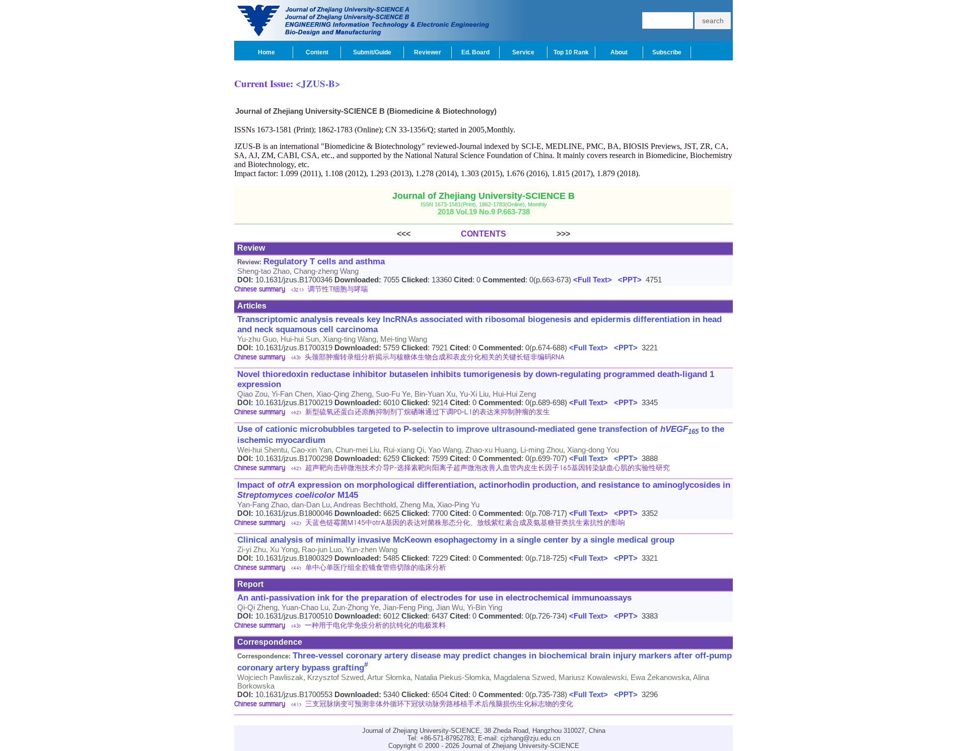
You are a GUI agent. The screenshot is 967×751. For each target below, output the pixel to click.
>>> (538, 234)
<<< (429, 234)
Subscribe (666, 52)
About (619, 52)
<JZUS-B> (318, 83)
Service (523, 52)
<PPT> (628, 279)
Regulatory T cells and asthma (324, 261)
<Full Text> (591, 279)
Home (266, 52)
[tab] (483, 290)
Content (317, 52)
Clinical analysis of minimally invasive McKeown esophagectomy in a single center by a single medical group (455, 540)
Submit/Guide (372, 52)
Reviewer (427, 52)
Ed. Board (475, 52)
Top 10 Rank (571, 52)
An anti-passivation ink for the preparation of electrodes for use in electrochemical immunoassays (434, 598)
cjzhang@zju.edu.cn (530, 738)
